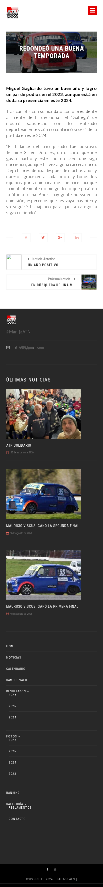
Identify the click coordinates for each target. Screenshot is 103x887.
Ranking (13, 793)
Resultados (16, 691)
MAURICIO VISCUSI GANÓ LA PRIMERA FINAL (42, 606)
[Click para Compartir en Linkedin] (77, 237)
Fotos (11, 736)
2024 (12, 717)
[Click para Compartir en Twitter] (43, 237)
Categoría (14, 804)
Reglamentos (20, 807)
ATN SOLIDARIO (18, 445)
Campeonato (16, 680)
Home (11, 646)
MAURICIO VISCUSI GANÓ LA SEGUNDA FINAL (42, 526)
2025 (12, 706)
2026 (12, 695)
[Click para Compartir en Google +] (60, 237)
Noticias (13, 657)
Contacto (17, 819)
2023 (12, 774)
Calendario (16, 669)
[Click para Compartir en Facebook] (26, 237)
